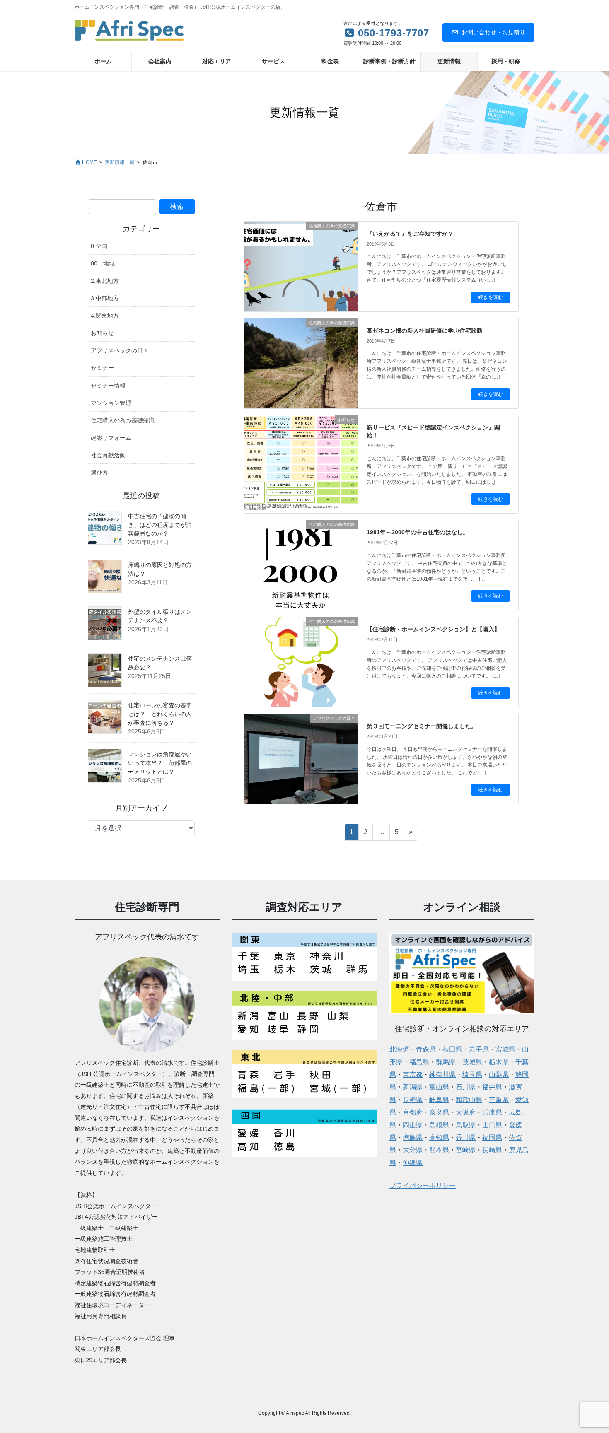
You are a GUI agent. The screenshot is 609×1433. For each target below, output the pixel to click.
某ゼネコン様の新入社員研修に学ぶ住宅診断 (425, 330)
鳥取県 (466, 1125)
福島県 (419, 1062)
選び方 (99, 472)
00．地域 (103, 263)
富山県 (439, 1086)
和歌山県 (469, 1099)
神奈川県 (442, 1074)
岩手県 (479, 1049)
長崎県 (492, 1149)
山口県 (492, 1125)
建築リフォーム (111, 437)
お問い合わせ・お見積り (493, 32)
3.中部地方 (105, 298)
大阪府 (466, 1112)
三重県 (499, 1099)
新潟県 (413, 1086)
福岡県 (492, 1137)
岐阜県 (439, 1099)
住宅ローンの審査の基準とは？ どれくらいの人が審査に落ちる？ (160, 714)
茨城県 (472, 1062)
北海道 (399, 1049)
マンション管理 (111, 403)
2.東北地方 (105, 280)
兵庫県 (492, 1112)
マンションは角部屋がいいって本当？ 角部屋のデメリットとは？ (160, 763)
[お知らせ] (301, 454)
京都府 (413, 1112)
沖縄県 (413, 1162)
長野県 (413, 1099)
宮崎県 (466, 1149)
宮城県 (505, 1049)
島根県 (439, 1125)
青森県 (426, 1049)
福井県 (492, 1086)
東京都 (413, 1074)
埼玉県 (472, 1074)
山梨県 (499, 1074)
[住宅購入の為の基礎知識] (301, 250)
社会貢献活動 (108, 455)
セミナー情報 (108, 385)
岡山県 (413, 1125)
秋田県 (452, 1049)
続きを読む (490, 297)
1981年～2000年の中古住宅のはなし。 (418, 532)
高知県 (439, 1137)
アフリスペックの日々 (120, 350)
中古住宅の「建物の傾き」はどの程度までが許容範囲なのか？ (160, 525)
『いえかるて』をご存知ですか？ (410, 233)
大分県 (413, 1149)
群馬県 (446, 1062)
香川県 (466, 1137)
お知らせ (102, 333)
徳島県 (413, 1137)
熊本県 (439, 1149)
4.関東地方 (105, 315)
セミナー (102, 367)
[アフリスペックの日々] (301, 744)
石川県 (466, 1086)
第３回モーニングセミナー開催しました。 (422, 726)
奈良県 (439, 1112)
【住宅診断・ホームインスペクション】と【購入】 (433, 629)
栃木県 (499, 1062)
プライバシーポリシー (422, 1185)
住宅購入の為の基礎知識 (123, 420)
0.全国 (99, 246)
